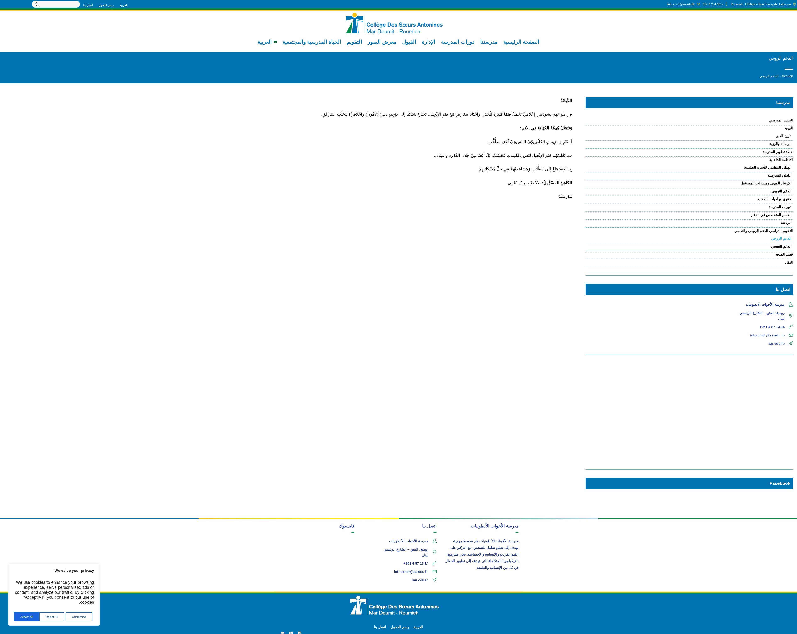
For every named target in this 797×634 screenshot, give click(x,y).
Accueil (787, 76)
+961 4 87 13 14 (772, 327)
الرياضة (786, 223)
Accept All (26, 616)
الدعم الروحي (781, 238)
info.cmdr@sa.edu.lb (681, 4)
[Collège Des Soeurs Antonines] (398, 605)
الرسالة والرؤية (780, 144)
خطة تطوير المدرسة (778, 152)
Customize (79, 616)
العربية (418, 627)
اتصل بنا (380, 627)
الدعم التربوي (781, 191)
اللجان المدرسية (779, 175)
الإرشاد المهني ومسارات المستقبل (766, 183)
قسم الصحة (784, 254)
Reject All (52, 616)
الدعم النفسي (781, 246)
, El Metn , (761, 4)
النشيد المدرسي (781, 120)
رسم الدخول (400, 627)
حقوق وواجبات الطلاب (774, 199)
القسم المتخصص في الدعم (771, 215)
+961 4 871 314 (713, 4)
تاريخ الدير (783, 136)
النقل (789, 262)
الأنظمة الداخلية (781, 160)
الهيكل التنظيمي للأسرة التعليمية (767, 167)
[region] (54, 595)
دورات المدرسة (780, 207)
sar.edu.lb (776, 344)
